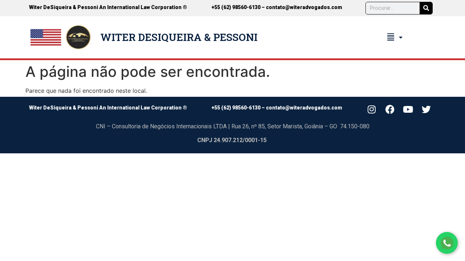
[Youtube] (408, 109)
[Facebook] (390, 109)
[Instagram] (372, 109)
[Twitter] (426, 109)
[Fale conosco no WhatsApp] (447, 243)
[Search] (426, 8)
